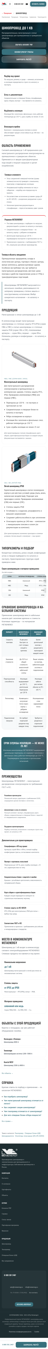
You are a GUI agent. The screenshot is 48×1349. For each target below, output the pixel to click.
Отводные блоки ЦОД (32, 1133)
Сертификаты (6, 1189)
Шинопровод (6, 1244)
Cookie (36, 1332)
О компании (6, 1184)
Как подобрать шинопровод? (16, 1096)
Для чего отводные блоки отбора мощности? (22, 1115)
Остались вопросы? (24, 1304)
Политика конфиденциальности (20, 1332)
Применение (6, 17)
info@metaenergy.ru (31, 1287)
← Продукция (7, 13)
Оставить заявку (38, 4)
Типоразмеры (24, 17)
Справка (4, 1214)
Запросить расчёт (24, 59)
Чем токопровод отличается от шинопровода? (23, 1111)
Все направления (8, 1261)
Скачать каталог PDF (23, 44)
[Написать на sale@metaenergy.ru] (26, 4)
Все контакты (33, 1293)
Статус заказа (6, 1219)
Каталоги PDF (6, 1208)
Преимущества (42, 17)
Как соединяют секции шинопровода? (19, 1107)
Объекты (5, 1195)
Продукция (14, 17)
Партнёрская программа (10, 1225)
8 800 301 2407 (18, 4)
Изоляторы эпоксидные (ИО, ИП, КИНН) (29, 1136)
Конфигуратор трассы (24, 52)
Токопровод (19, 1133)
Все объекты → (7, 1073)
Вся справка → (7, 1121)
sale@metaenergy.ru (16, 1287)
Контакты (5, 1178)
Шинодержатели (8, 1136)
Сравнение (32, 17)
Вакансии (5, 1231)
